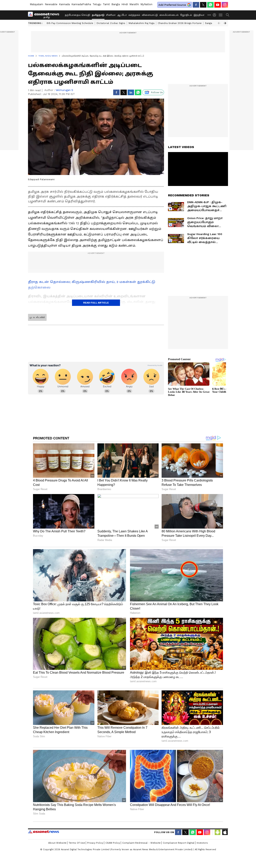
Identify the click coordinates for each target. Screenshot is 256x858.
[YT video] (217, 5)
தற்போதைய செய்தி (77, 15)
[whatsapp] (210, 5)
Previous (219, 23)
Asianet (43, 831)
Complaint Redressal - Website (141, 842)
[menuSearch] (227, 15)
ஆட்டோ (122, 15)
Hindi (124, 4)
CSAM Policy (112, 842)
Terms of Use (77, 842)
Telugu (97, 4)
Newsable (51, 4)
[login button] (215, 15)
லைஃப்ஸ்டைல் (169, 15)
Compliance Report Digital (178, 842)
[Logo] (45, 15)
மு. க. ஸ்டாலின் (37, 317)
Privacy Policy (95, 842)
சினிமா (111, 15)
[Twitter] (203, 5)
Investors (202, 842)
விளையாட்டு (150, 15)
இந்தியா (199, 15)
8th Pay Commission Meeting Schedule (70, 23)
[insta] (225, 5)
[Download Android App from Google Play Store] (217, 832)
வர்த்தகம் (134, 15)
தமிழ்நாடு (98, 15)
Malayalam (36, 4)
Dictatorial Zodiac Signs (111, 23)
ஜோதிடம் (186, 15)
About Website (57, 842)
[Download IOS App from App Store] (225, 832)
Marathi (134, 4)
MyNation (146, 4)
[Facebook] (196, 5)
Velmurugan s (64, 90)
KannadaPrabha (81, 4)
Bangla (115, 4)
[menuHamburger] (221, 15)
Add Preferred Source (172, 4)
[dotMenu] (209, 15)
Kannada (64, 4)
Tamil (106, 4)
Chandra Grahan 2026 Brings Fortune (180, 23)
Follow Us (157, 92)
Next (225, 23)
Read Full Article (96, 302)
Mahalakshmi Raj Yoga (141, 23)
